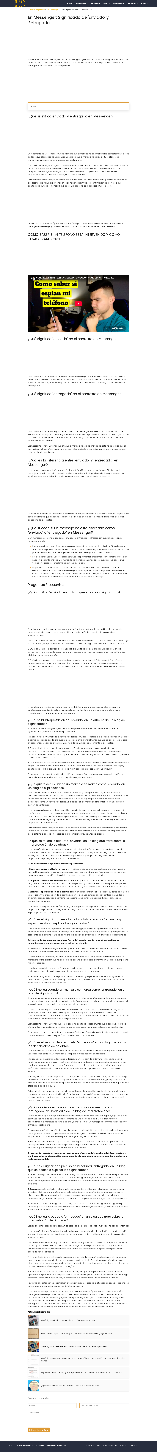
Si (78, 729)
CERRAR (78, 734)
